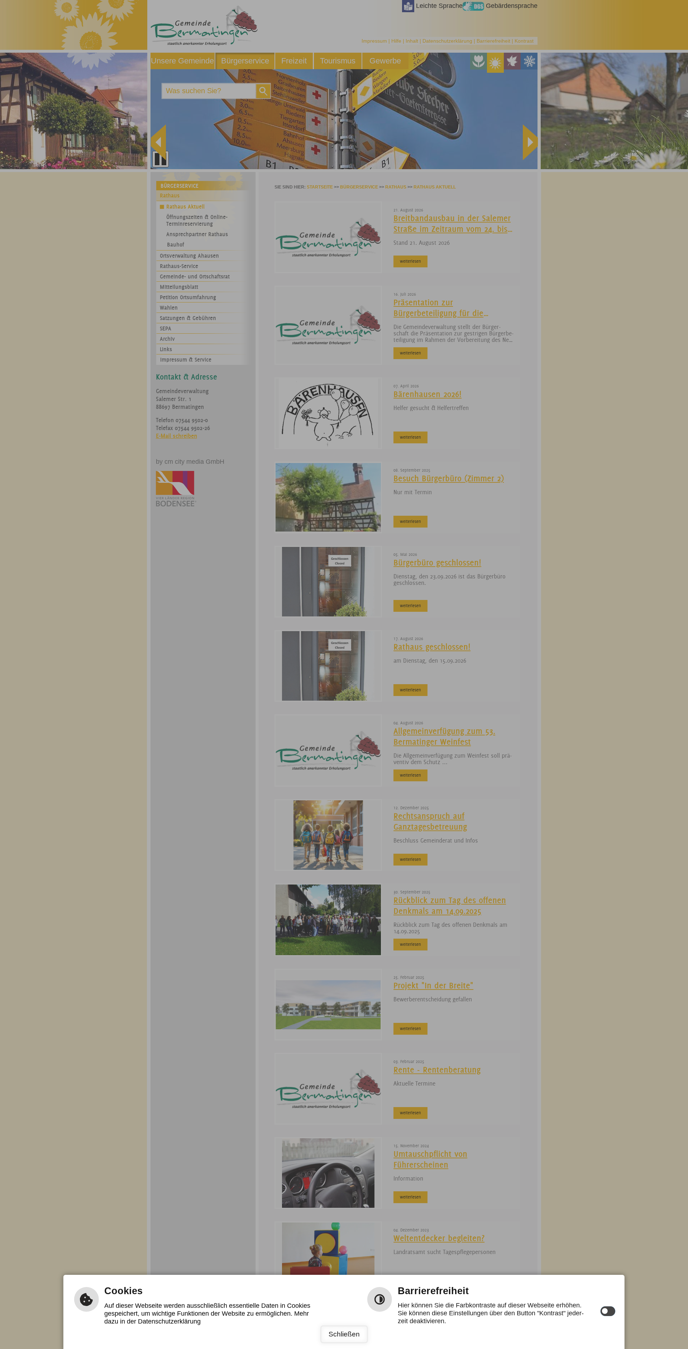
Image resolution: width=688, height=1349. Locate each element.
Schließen (344, 1334)
